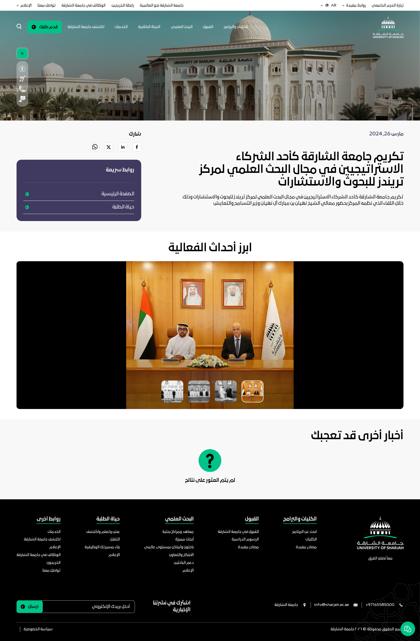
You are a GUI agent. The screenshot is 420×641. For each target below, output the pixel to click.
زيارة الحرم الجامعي (387, 5)
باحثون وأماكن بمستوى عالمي (169, 547)
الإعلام (188, 570)
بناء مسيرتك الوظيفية (102, 547)
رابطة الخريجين (123, 5)
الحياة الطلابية (149, 26)
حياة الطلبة (123, 207)
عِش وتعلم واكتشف (103, 531)
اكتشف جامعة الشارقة (86, 26)
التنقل (115, 539)
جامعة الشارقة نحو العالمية (162, 5)
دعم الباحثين (184, 562)
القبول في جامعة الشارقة (238, 531)
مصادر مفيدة (306, 547)
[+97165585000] (22, 89)
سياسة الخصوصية (38, 629)
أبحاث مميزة (184, 539)
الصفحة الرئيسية (117, 194)
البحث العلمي (181, 26)
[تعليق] (22, 99)
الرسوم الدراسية (245, 539)
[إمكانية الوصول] (22, 69)
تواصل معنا (46, 5)
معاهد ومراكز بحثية (178, 531)
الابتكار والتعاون (181, 554)
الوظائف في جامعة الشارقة (83, 5)
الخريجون (54, 562)
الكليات (311, 539)
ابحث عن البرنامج (304, 531)
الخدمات (121, 26)
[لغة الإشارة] (22, 79)
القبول (208, 26)
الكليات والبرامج (236, 26)
